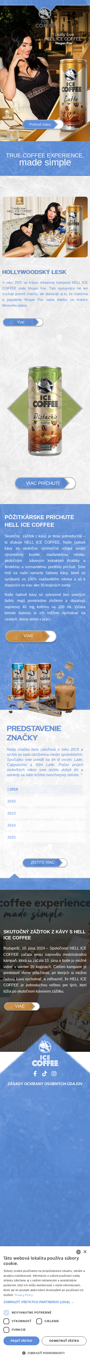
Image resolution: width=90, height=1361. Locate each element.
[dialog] (45, 1303)
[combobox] (78, 1252)
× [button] (85, 1252)
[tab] (45, 789)
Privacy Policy (24, 1295)
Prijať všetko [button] (21, 1341)
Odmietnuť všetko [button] (64, 1341)
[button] (43, 125)
